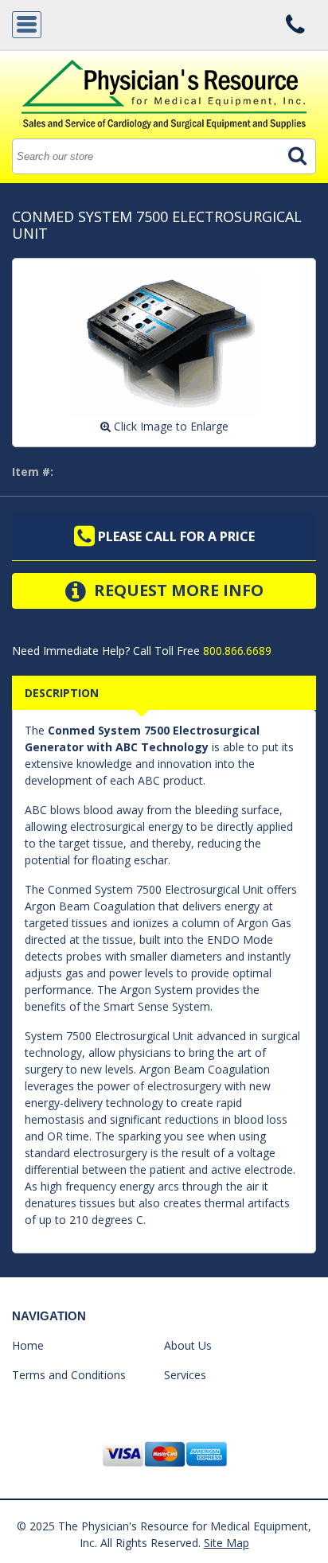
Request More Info (177, 590)
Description (62, 692)
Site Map (226, 1542)
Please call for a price (175, 536)
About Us (188, 1345)
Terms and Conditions (69, 1374)
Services (185, 1374)
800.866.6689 (235, 650)
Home (28, 1345)
